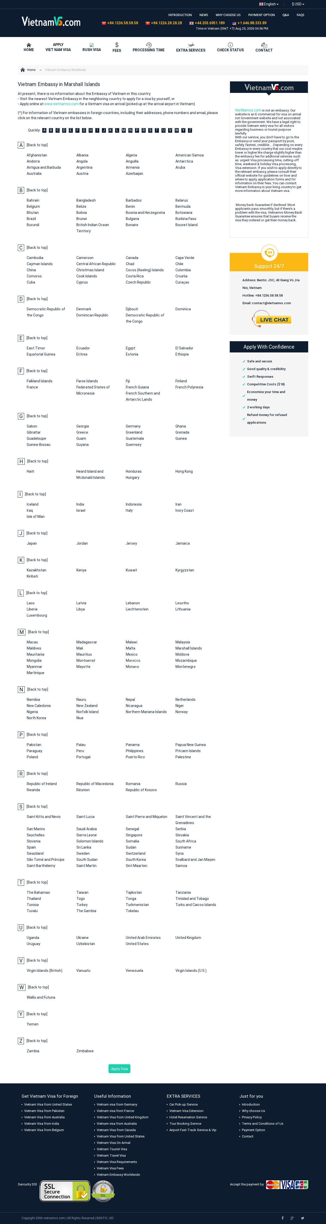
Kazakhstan (36, 570)
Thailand (34, 899)
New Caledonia (39, 706)
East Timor (36, 348)
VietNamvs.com (248, 110)
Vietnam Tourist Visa (112, 1149)
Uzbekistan (85, 944)
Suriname (183, 847)
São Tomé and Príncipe (45, 860)
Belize (81, 206)
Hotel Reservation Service (188, 1117)
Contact (247, 1136)
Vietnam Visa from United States (48, 1104)
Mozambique (186, 660)
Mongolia (34, 660)
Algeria (131, 155)
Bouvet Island (186, 225)
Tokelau (132, 911)
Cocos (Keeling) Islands (145, 270)
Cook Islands (86, 276)
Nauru (81, 699)
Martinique (35, 673)
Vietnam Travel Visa (111, 1155)
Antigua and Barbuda (44, 167)
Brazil (31, 219)
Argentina (84, 167)
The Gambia (86, 911)
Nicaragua (134, 706)
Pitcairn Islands (188, 751)
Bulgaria (132, 219)
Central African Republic (96, 264)
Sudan (131, 847)
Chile (179, 264)
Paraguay (34, 751)
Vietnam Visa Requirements (117, 1162)
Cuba (31, 282)
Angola (82, 161)
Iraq (30, 510)
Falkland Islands (39, 381)
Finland (181, 381)
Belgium (33, 206)
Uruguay (33, 944)
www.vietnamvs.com (61, 104)
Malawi (131, 642)
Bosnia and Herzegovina (145, 213)
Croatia (181, 276)
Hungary (132, 477)
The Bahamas (38, 892)
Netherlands (185, 699)
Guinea (181, 438)
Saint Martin (86, 866)
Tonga (131, 899)
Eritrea (81, 354)
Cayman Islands (40, 264)
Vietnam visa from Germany (117, 1104)
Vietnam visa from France (115, 1111)
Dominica (183, 309)
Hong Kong (184, 471)
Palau (81, 745)
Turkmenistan (137, 905)
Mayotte (83, 667)
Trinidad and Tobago (192, 899)
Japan (32, 543)
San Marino (36, 829)
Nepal (130, 699)
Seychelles (36, 835)
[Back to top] (37, 145)
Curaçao (182, 282)
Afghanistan (37, 155)
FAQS (300, 15)
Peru (80, 751)
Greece (82, 432)
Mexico (132, 654)
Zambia (33, 1051)
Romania (133, 784)
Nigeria (32, 712)
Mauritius (84, 654)
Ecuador (83, 348)
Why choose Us (253, 1111)
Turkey (82, 905)
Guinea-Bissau (38, 445)
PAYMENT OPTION (261, 15)
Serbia (180, 829)
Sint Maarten (136, 866)
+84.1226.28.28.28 (166, 23)
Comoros (34, 276)
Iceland (32, 504)
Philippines (134, 751)
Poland (32, 757)
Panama (133, 745)
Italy (129, 510)
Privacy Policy (252, 1117)
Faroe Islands (87, 381)
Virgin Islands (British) (44, 971)
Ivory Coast (184, 510)
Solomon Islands (89, 841)
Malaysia (182, 642)
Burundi (33, 225)
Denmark (83, 309)
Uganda (33, 938)
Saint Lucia (85, 817)
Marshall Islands (188, 648)
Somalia (132, 841)
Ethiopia (182, 354)
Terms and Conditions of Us (262, 1123)
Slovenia (33, 841)
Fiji (128, 381)
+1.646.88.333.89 (252, 23)
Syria (179, 853)
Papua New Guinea (190, 745)
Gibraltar (34, 432)
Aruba (180, 167)
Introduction (251, 1104)
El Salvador (184, 348)
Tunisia (33, 905)
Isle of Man (36, 517)
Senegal (132, 829)
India (80, 504)
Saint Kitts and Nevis (44, 817)
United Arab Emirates (143, 938)
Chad (130, 264)
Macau (32, 642)
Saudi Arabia (86, 829)
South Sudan (87, 860)
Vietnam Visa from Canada (116, 1130)
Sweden (83, 853)
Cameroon (84, 258)
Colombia (183, 270)
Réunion (83, 790)
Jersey (131, 543)
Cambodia (35, 258)
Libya (80, 609)
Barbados (134, 200)
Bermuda (183, 206)
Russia (181, 784)
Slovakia (182, 835)
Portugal (83, 757)
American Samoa (189, 155)
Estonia (132, 354)
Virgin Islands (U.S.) (191, 971)
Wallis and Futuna (41, 997)
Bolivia (81, 213)
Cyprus (82, 282)
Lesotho (182, 603)
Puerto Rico (135, 757)
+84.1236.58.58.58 (122, 23)
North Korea (36, 718)
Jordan (82, 543)
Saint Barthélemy (41, 866)
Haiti (30, 471)
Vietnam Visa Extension (186, 1111)
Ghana (180, 426)
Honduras (134, 471)
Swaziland (35, 853)
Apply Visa (119, 1069)
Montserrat (85, 660)
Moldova (182, 654)
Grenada (182, 432)
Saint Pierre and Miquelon (146, 817)
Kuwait (131, 570)
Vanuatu (83, 971)
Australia (34, 174)
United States (137, 944)
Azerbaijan (134, 174)
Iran (178, 504)
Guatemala (135, 438)
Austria (82, 174)
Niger (179, 706)
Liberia (32, 609)
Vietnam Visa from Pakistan (44, 1111)
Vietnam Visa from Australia (44, 1117)
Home (31, 70)
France (32, 387)
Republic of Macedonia (95, 784)
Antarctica (184, 161)
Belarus (181, 200)
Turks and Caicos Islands (195, 905)
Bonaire (132, 225)
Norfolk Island (87, 712)
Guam (81, 438)
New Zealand (87, 706)
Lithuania (183, 609)
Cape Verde (184, 258)
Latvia (81, 603)
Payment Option (253, 1130)
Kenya (81, 570)
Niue (80, 718)
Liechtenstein (137, 609)
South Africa (185, 841)
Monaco (132, 667)
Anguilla (132, 161)
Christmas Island (90, 270)
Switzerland (135, 853)
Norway (181, 712)
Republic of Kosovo (141, 790)
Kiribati (32, 576)
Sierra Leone (86, 835)
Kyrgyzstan (184, 570)
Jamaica (182, 543)
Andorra (33, 161)
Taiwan (82, 892)
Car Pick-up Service (183, 1104)
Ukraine (82, 938)
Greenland (134, 432)
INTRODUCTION (180, 15)
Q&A (285, 15)
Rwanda (33, 790)
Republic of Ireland (42, 784)
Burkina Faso (185, 219)
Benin (130, 206)
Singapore (134, 835)
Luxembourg (37, 615)
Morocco (133, 660)
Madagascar (86, 642)
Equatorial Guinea (41, 354)
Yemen (32, 1024)
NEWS (203, 15)
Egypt (130, 348)
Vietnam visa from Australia (117, 1123)
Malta (130, 648)
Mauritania (35, 654)
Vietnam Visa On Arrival (113, 1143)
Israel (80, 510)
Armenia (133, 167)
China (31, 270)
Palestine (183, 757)
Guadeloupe (36, 438)
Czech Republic (138, 282)
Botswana (183, 213)
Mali (79, 648)
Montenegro (185, 667)
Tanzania (183, 892)
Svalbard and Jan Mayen (195, 860)
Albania (82, 155)
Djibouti (132, 309)
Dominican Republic (92, 315)
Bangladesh (86, 200)
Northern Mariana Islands (146, 712)
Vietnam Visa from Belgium (44, 1130)
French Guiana (137, 387)
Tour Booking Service (185, 1123)
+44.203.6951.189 (210, 23)
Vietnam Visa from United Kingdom (122, 1117)
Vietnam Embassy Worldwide (65, 70)
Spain (31, 847)
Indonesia (134, 504)
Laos (31, 603)
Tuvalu (32, 911)
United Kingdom (188, 938)
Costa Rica (135, 276)
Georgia (82, 426)
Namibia (33, 699)
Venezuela (134, 971)
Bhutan (33, 213)
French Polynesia (189, 387)
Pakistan (34, 745)
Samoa (181, 866)
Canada (132, 258)
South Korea (136, 860)
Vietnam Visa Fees (110, 1168)
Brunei (81, 219)
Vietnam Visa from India (41, 1123)
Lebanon (133, 603)
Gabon (32, 426)
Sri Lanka (83, 847)
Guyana (82, 445)
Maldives (34, 648)
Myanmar (34, 667)
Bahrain (33, 200)
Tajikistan (134, 892)
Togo (80, 899)
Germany (133, 426)
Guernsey (133, 445)
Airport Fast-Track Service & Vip (192, 1130)
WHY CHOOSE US (228, 15)
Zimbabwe (85, 1051)
